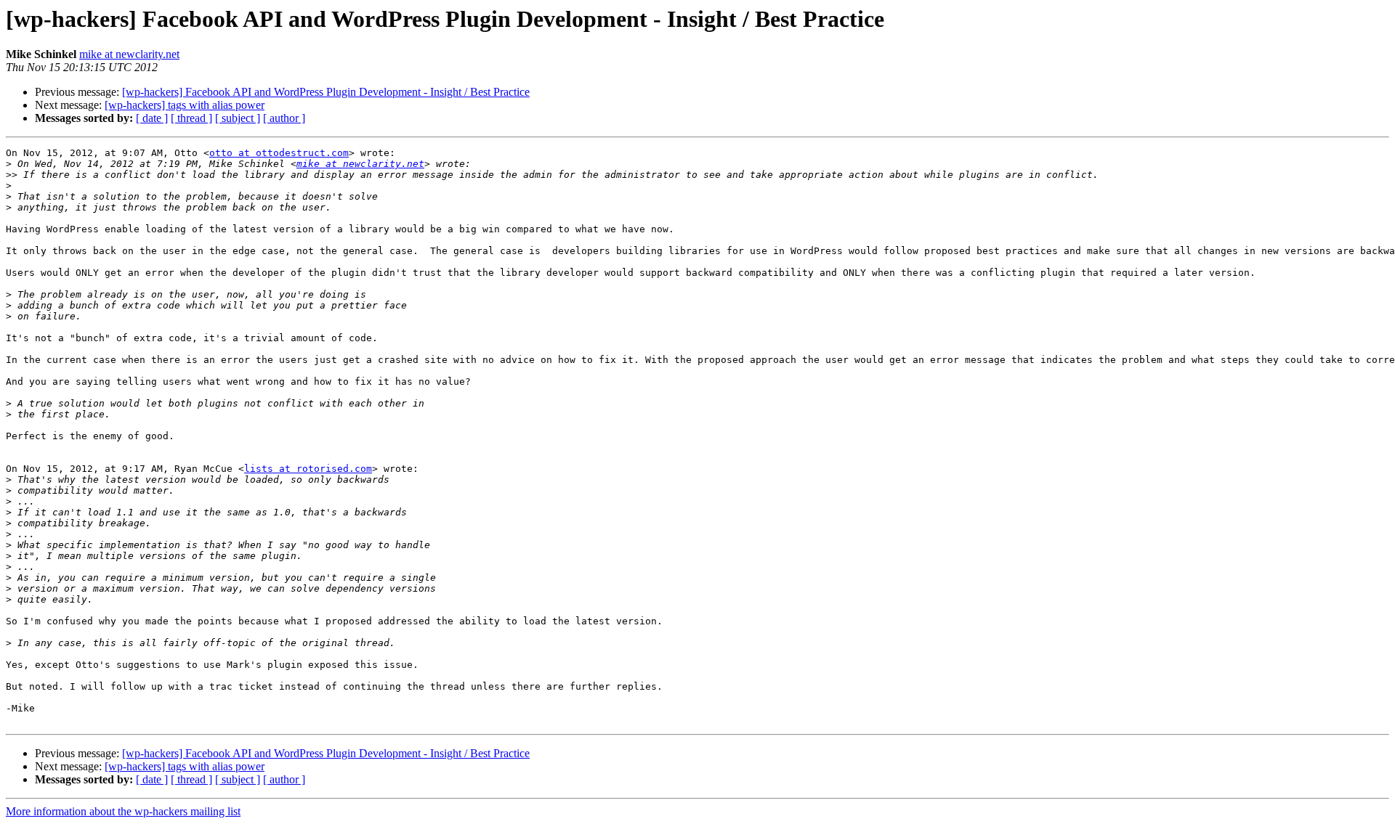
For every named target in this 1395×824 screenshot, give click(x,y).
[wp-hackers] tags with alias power (184, 105)
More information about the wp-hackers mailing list (123, 811)
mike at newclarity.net (129, 54)
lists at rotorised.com (308, 468)
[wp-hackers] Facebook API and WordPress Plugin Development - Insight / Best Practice (326, 92)
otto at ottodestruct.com (279, 152)
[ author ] (284, 118)
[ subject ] (237, 118)
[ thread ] (191, 118)
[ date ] (152, 118)
